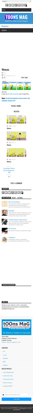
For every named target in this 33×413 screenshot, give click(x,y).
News (4, 30)
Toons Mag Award (8, 372)
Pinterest (16, 5)
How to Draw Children (14, 202)
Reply (4, 72)
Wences (9, 128)
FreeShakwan (11, 237)
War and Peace (12, 229)
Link (19, 342)
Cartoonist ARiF (8, 386)
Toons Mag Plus (14, 407)
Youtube (13, 5)
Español (5, 358)
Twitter (10, 5)
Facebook (6, 5)
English (5, 365)
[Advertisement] (15, 50)
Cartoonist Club (7, 376)
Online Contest (7, 382)
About (3, 342)
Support (14, 342)
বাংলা (4, 351)
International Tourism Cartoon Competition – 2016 (9, 170)
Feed (22, 5)
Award (8, 342)
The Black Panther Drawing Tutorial (17, 220)
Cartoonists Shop (8, 379)
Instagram (19, 5)
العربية (5, 355)
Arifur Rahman (16, 409)
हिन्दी (4, 362)
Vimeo (25, 5)
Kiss (9, 177)
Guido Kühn (11, 211)
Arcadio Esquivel (13, 94)
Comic (4, 74)
